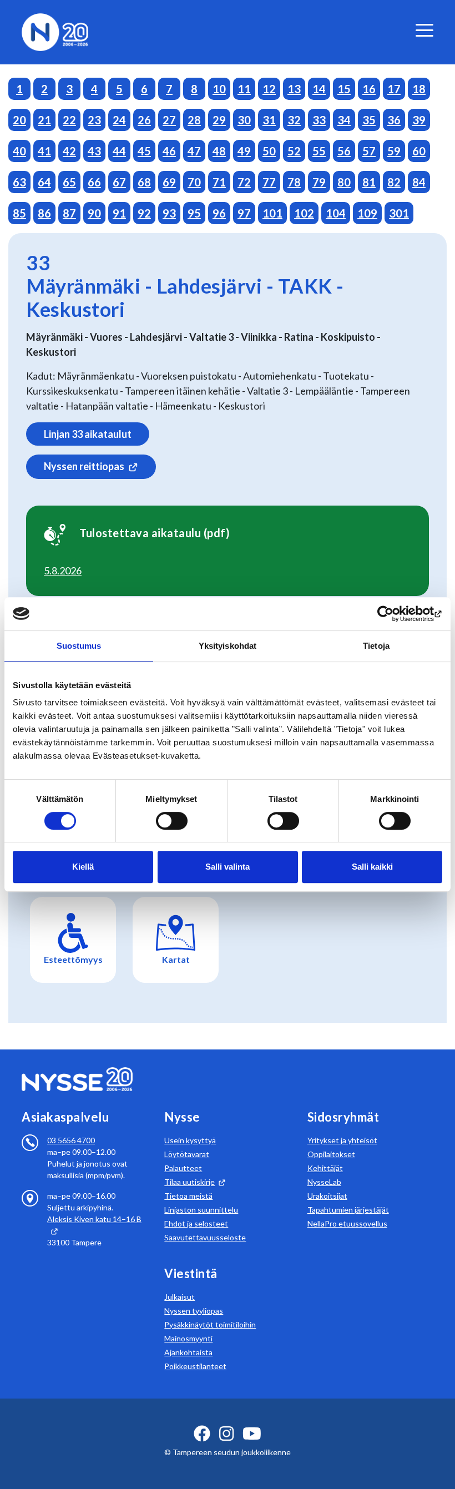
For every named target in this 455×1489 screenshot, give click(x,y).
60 (419, 151)
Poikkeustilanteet (195, 1366)
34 (344, 120)
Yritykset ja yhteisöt (342, 1140)
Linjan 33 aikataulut (88, 434)
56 (344, 151)
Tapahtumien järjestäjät (348, 1209)
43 (94, 151)
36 (394, 120)
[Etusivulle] (55, 31)
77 (269, 182)
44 (119, 151)
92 (144, 213)
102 (304, 213)
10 (219, 88)
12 (269, 88)
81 (369, 182)
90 (94, 213)
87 (69, 213)
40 (19, 151)
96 (219, 213)
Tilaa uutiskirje (189, 1182)
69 (169, 182)
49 (244, 151)
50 (269, 151)
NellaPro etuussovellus (347, 1223)
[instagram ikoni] (226, 1433)
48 (219, 151)
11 (244, 88)
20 (19, 120)
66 (94, 182)
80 (344, 182)
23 (94, 120)
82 (394, 182)
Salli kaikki (372, 866)
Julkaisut (179, 1296)
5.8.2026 (63, 570)
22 (69, 120)
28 (194, 120)
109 (367, 213)
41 (44, 151)
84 (419, 182)
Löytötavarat (186, 1154)
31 (269, 120)
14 (319, 88)
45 (144, 151)
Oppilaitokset (331, 1154)
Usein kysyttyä (190, 1140)
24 (119, 120)
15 (344, 88)
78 (294, 182)
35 (369, 120)
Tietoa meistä (188, 1195)
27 (169, 120)
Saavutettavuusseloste (205, 1237)
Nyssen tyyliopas (193, 1310)
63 (19, 182)
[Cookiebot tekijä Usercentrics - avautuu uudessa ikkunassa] (393, 613)
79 (319, 182)
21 (44, 120)
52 (294, 151)
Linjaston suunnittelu (201, 1209)
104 (336, 213)
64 (44, 182)
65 (69, 182)
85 (19, 213)
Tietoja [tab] (376, 645)
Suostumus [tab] (79, 645)
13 (294, 88)
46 (169, 151)
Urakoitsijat (327, 1195)
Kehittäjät (325, 1168)
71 (219, 182)
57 (369, 151)
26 (144, 120)
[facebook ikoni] (202, 1433)
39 (419, 120)
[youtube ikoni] (251, 1433)
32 (294, 120)
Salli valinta (227, 866)
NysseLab (324, 1182)
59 (394, 151)
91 (119, 213)
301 (399, 213)
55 (319, 151)
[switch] (172, 821)
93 (169, 213)
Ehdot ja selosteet (196, 1223)
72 (244, 182)
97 (244, 213)
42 (69, 151)
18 (419, 88)
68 (144, 182)
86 (44, 213)
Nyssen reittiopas (84, 466)
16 (369, 88)
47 (194, 151)
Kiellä (83, 866)
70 (194, 182)
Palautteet (183, 1168)
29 (219, 120)
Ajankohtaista (188, 1352)
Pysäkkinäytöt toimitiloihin (210, 1324)
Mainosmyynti (188, 1338)
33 (319, 120)
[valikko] (424, 30)
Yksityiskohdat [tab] (227, 645)
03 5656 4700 (71, 1140)
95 (194, 213)
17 (394, 88)
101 (272, 213)
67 (119, 182)
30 (244, 120)
